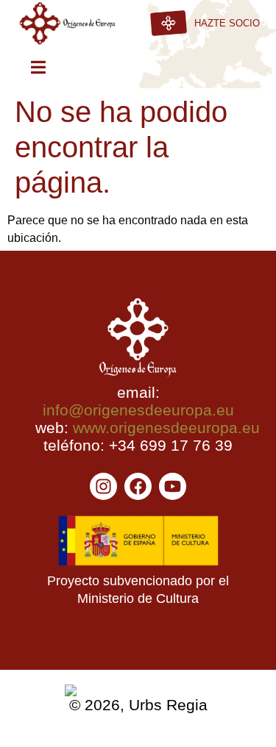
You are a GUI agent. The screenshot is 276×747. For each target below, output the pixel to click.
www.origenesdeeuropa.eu (166, 427)
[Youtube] (172, 486)
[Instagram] (103, 486)
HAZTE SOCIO (227, 23)
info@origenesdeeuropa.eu (138, 409)
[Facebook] (138, 486)
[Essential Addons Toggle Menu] (38, 69)
